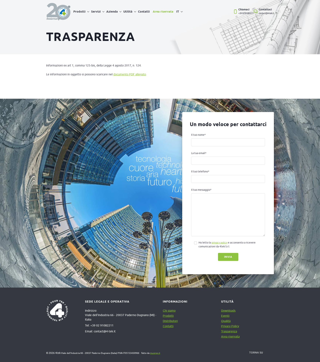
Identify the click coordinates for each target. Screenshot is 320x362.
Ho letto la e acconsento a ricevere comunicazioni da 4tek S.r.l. (227, 244)
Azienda (112, 11)
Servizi (96, 11)
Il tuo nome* (198, 134)
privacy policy (219, 242)
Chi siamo (169, 310)
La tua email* (198, 153)
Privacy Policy (230, 326)
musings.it (155, 353)
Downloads (228, 310)
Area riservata (163, 11)
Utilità (127, 11)
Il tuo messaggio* (201, 189)
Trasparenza (229, 331)
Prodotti (79, 11)
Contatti (144, 11)
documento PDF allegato (129, 74)
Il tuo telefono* (200, 171)
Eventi (225, 315)
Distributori (170, 321)
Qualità (226, 321)
